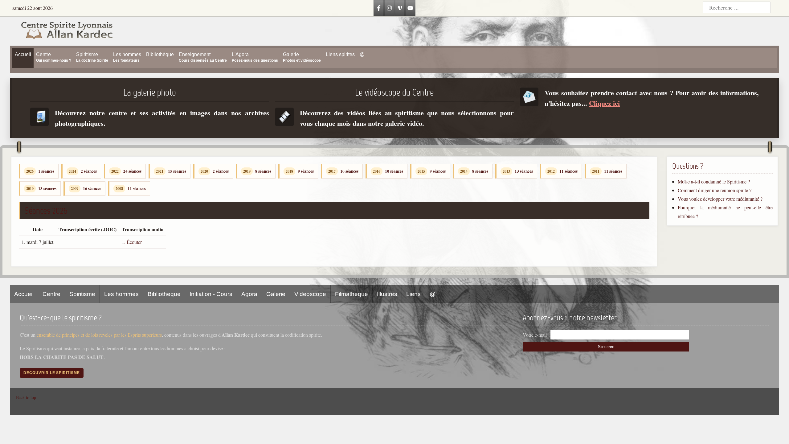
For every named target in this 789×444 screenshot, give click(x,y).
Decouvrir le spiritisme (51, 373)
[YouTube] (410, 8)
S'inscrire (606, 346)
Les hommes (121, 294)
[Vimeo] (399, 8)
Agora (249, 294)
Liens (413, 294)
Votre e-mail (535, 334)
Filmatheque (351, 294)
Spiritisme (82, 294)
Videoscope (310, 294)
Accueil (24, 294)
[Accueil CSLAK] (61, 31)
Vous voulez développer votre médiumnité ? (720, 198)
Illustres (387, 294)
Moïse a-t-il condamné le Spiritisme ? (714, 181)
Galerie (275, 294)
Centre (51, 294)
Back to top (26, 397)
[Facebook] (379, 8)
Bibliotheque (164, 294)
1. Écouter (132, 242)
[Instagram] (389, 8)
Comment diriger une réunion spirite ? (714, 190)
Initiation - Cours (211, 294)
